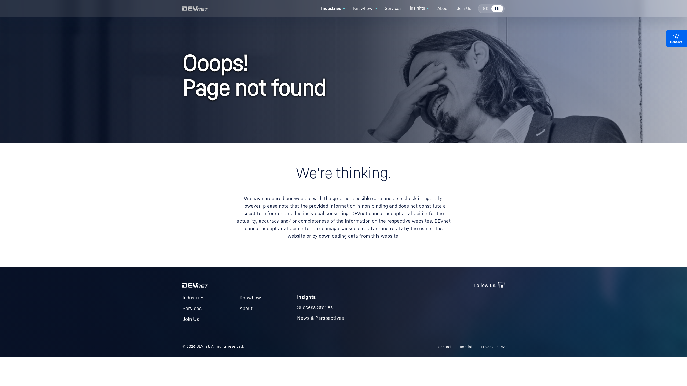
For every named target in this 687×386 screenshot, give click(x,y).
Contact (444, 347)
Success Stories (315, 307)
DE (485, 8)
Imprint (466, 347)
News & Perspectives (320, 318)
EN (497, 8)
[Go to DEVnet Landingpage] (195, 8)
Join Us (190, 319)
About (246, 308)
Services (192, 308)
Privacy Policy (493, 347)
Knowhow (250, 297)
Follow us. (485, 285)
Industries (193, 297)
